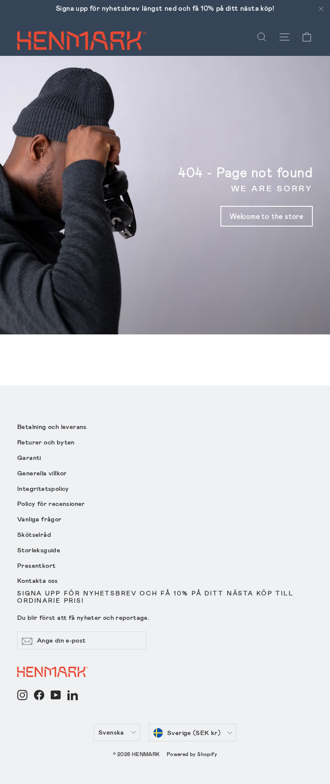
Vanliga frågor (39, 519)
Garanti (29, 457)
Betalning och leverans (52, 426)
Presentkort (36, 565)
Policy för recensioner (51, 503)
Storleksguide (38, 550)
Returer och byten (46, 442)
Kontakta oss (37, 580)
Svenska (111, 732)
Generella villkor (42, 473)
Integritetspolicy (43, 488)
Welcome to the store (266, 216)
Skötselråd (34, 534)
